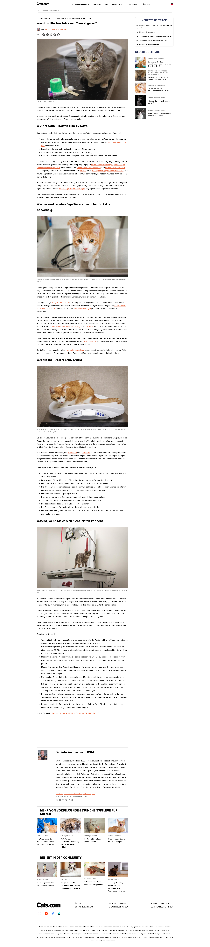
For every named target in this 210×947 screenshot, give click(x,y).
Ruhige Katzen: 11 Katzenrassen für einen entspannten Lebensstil (70, 885)
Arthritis (90, 326)
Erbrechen (72, 452)
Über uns (146, 4)
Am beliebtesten (42, 879)
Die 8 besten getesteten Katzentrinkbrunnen (151, 40)
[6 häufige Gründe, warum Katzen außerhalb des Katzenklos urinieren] (118, 876)
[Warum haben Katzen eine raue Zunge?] (118, 832)
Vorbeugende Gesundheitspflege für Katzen (73, 18)
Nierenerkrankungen (82, 308)
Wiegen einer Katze (60, 302)
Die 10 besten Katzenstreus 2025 (147, 44)
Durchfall (86, 452)
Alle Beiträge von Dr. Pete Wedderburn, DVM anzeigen (75, 794)
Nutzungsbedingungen (118, 907)
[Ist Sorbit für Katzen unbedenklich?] (94, 832)
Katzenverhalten (100, 4)
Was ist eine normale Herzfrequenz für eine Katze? (75, 713)
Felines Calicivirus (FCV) (115, 167)
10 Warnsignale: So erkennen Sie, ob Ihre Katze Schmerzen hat (45, 841)
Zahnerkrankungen (56, 326)
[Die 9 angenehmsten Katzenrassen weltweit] (47, 876)
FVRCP (83, 171)
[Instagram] (39, 913)
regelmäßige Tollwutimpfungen (72, 188)
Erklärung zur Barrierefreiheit (122, 903)
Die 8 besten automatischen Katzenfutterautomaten (154, 36)
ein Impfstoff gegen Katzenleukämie (107, 171)
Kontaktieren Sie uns (84, 907)
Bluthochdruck (89, 341)
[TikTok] (59, 913)
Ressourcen (132, 4)
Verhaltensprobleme (75, 350)
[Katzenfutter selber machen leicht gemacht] (94, 875)
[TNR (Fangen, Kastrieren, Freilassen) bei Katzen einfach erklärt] (70, 832)
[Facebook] (53, 913)
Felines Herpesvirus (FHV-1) (48, 167)
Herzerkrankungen (74, 326)
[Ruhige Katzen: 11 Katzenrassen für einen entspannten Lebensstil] (70, 876)
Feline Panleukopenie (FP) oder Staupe (108, 164)
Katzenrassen (117, 4)
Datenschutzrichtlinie (160, 903)
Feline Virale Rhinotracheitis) (89, 167)
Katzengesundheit (80, 4)
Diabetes (53, 308)
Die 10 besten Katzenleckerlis (146, 32)
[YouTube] (46, 913)
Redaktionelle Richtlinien (161, 907)
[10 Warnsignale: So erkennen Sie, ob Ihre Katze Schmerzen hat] (47, 832)
